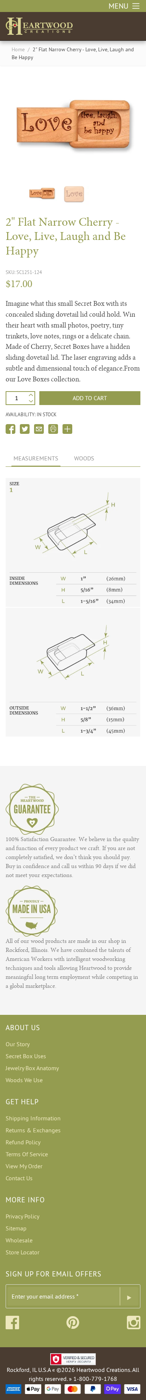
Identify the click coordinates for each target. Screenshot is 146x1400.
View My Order (24, 1166)
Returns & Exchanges (33, 1130)
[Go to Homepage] (39, 24)
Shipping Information (33, 1118)
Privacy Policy (22, 1216)
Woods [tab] (84, 458)
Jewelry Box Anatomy (32, 1068)
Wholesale (19, 1240)
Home (18, 49)
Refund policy (23, 1142)
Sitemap (16, 1228)
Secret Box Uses (26, 1056)
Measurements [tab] (35, 458)
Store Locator (22, 1252)
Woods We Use (24, 1080)
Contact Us (19, 1178)
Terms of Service (27, 1154)
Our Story (18, 1044)
